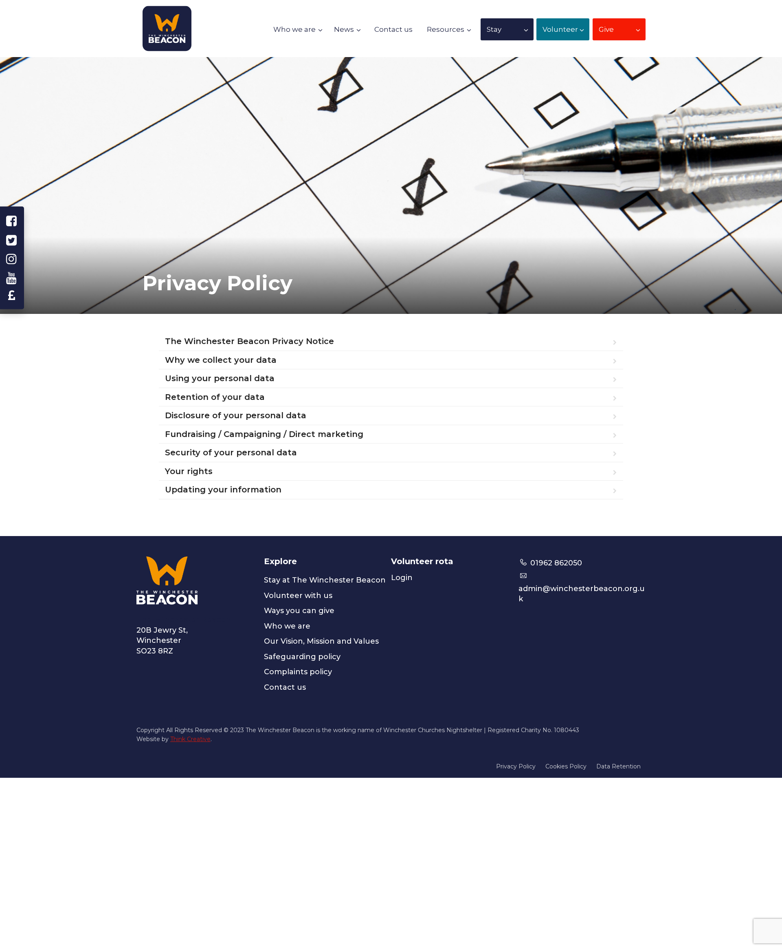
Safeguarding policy (302, 656)
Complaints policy (298, 671)
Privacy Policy (516, 766)
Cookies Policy (565, 766)
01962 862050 (555, 562)
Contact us (285, 687)
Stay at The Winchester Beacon (325, 580)
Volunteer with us (298, 595)
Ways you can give (299, 610)
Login (402, 577)
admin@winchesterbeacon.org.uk (581, 593)
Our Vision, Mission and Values (321, 641)
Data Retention (618, 766)
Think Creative (190, 739)
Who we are (287, 626)
